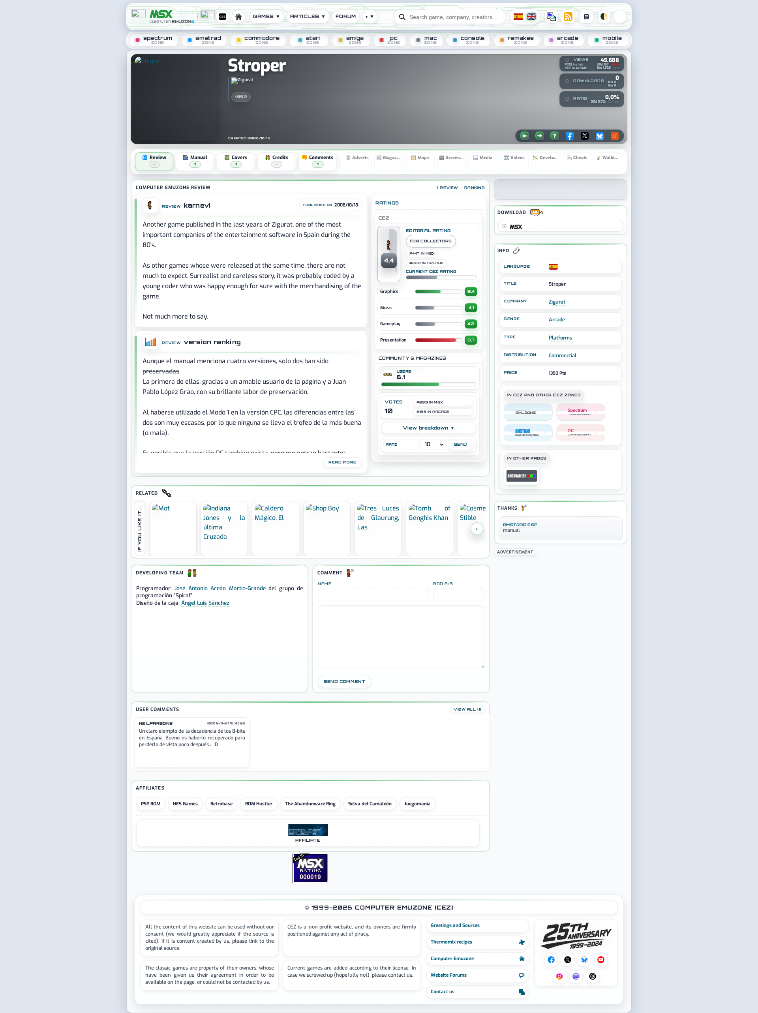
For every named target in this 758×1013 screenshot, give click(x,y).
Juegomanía (417, 804)
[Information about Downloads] (567, 81)
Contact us (442, 992)
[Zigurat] (243, 83)
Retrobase (221, 804)
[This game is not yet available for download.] (504, 226)
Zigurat (557, 301)
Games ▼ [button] (266, 16)
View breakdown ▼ (429, 428)
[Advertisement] (560, 612)
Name (324, 584)
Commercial (562, 355)
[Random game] (555, 136)
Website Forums (449, 975)
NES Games (185, 804)
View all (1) (467, 709)
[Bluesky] (600, 136)
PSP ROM (150, 804)
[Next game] (540, 136)
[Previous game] (525, 136)
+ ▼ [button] (370, 16)
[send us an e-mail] (551, 16)
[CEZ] (528, 412)
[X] (585, 136)
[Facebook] (570, 136)
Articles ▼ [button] (308, 16)
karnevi (197, 205)
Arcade (557, 319)
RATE (391, 444)
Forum (346, 16)
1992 (241, 96)
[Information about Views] (567, 60)
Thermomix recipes (451, 942)
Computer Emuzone (452, 958)
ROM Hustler (258, 804)
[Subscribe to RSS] (568, 16)
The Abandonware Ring (310, 804)
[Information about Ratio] (567, 98)
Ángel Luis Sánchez (205, 602)
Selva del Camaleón (370, 804)
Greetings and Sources (455, 925)
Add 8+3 (443, 584)
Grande (257, 588)
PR (620, 16)
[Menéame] (615, 136)
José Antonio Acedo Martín (209, 588)
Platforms (560, 337)
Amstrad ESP (520, 524)
